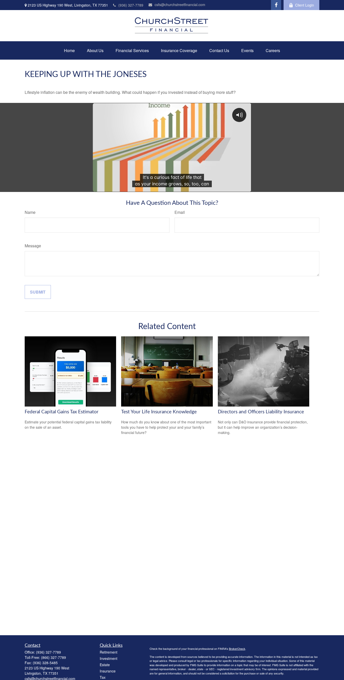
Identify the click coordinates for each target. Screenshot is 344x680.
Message (33, 246)
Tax (103, 677)
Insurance (108, 670)
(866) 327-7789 (53, 657)
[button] (69, 50)
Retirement (108, 652)
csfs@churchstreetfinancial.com (180, 4)
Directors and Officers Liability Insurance (261, 412)
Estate (105, 664)
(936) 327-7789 (130, 5)
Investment (108, 658)
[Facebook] (276, 5)
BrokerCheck (237, 649)
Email (180, 212)
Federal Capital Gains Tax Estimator (61, 412)
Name (30, 212)
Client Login (304, 5)
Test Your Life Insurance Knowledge (159, 412)
